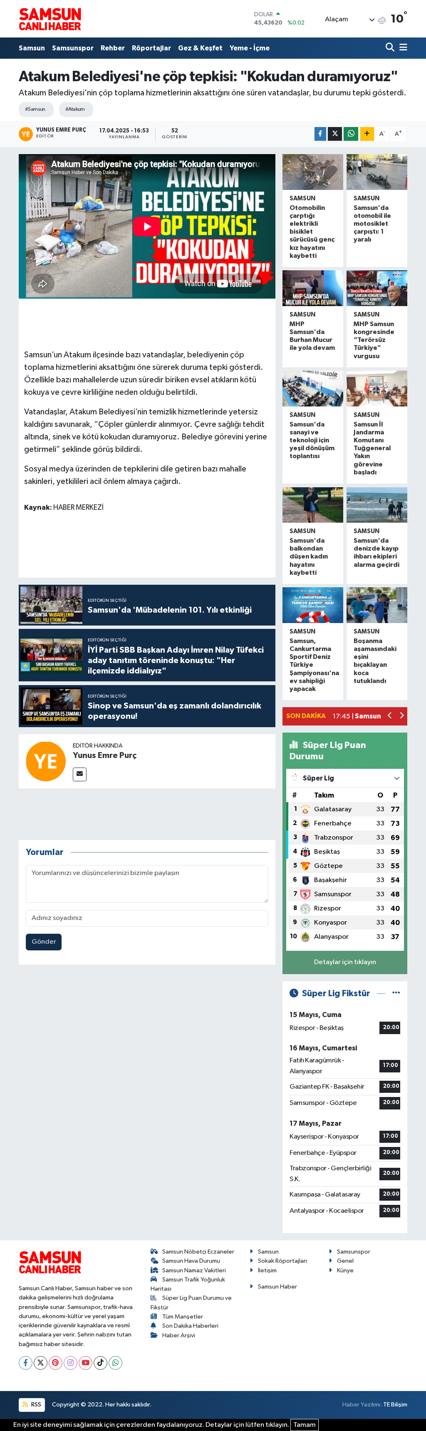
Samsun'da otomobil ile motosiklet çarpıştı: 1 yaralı (372, 223)
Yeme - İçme (250, 48)
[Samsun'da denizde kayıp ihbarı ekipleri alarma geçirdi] (377, 505)
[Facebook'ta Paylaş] (320, 134)
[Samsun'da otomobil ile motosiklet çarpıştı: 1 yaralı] (377, 171)
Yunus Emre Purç (104, 755)
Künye (345, 1270)
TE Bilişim (395, 1404)
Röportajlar (151, 48)
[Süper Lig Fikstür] (396, 993)
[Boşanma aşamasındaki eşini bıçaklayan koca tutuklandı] (377, 605)
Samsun (32, 48)
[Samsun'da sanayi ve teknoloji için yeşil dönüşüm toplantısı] (312, 388)
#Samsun (35, 109)
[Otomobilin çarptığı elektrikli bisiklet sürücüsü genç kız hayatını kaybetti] (312, 171)
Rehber (113, 48)
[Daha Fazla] (367, 134)
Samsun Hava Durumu (191, 1261)
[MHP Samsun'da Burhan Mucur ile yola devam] (312, 288)
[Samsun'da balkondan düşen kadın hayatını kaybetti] (312, 505)
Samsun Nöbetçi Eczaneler (198, 1252)
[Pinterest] (55, 1363)
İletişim (267, 1270)
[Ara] (391, 48)
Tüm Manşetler (182, 1317)
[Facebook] (25, 1363)
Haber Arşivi (178, 1335)
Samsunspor (73, 48)
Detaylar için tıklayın (345, 962)
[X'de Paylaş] (335, 134)
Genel (345, 1261)
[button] (390, 716)
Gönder (44, 941)
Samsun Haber (277, 1287)
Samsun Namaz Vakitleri (194, 1270)
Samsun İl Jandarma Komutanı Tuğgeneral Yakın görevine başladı (372, 448)
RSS (35, 1404)
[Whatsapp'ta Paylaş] (351, 134)
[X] (40, 1363)
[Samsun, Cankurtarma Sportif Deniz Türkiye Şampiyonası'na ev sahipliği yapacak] (312, 605)
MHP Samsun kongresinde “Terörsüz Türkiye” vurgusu (374, 340)
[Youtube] (85, 1363)
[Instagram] (70, 1363)
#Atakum (75, 109)
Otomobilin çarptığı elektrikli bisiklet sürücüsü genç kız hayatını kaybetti (312, 231)
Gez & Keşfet (200, 48)
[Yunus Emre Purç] (46, 761)
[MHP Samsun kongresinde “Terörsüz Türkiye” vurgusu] (377, 288)
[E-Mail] (80, 774)
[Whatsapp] (115, 1363)
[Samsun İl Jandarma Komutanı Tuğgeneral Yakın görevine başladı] (377, 388)
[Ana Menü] (402, 48)
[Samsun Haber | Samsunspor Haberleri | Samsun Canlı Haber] (50, 19)
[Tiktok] (100, 1363)
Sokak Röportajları (282, 1261)
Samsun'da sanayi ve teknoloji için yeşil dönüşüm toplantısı (312, 440)
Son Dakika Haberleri (190, 1326)
